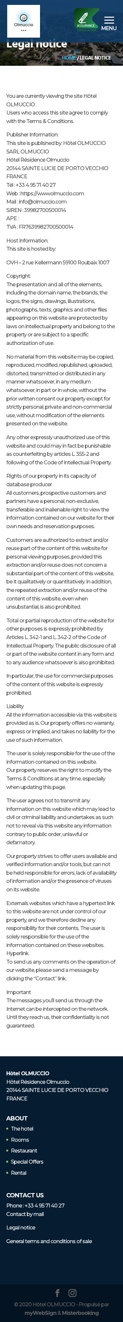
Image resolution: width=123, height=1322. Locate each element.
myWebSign (40, 1313)
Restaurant (24, 1151)
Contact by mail (25, 1214)
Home (69, 58)
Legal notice (20, 1227)
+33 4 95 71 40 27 (44, 1206)
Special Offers (27, 1162)
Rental (18, 1173)
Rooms (20, 1140)
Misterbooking (80, 1313)
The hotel (22, 1129)
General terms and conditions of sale (49, 1241)
